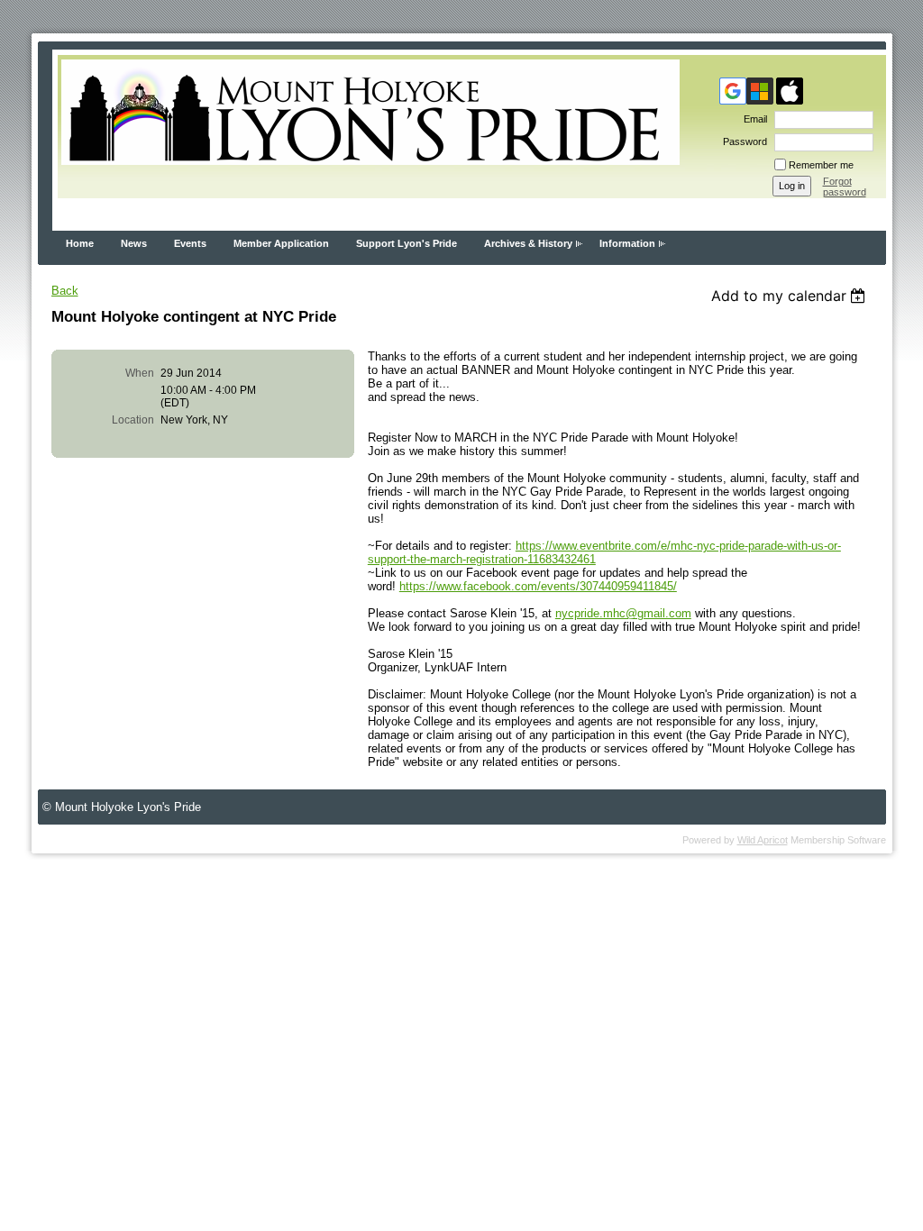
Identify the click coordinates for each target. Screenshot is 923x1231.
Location (133, 420)
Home (80, 243)
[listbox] (791, 295)
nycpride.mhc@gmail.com (623, 613)
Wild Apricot (762, 839)
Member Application (281, 243)
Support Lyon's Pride (406, 243)
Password (742, 141)
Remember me (821, 165)
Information (627, 243)
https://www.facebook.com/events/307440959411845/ (538, 586)
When (139, 373)
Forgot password (844, 186)
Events (190, 243)
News (134, 243)
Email (752, 119)
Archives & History (528, 243)
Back (64, 290)
